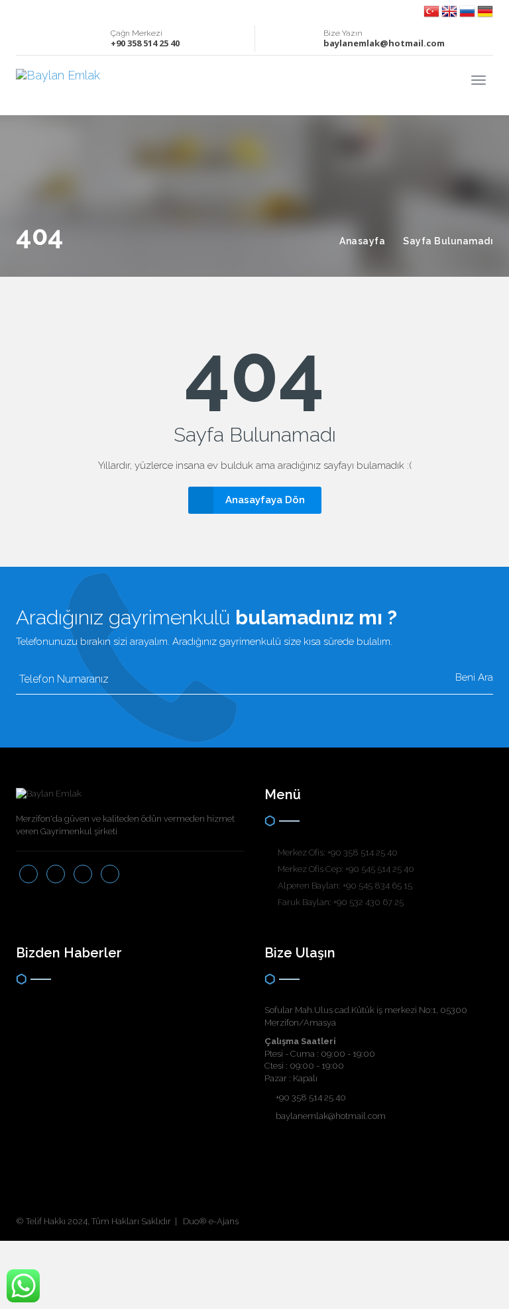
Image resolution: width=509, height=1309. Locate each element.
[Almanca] (485, 10)
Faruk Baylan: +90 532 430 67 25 (341, 902)
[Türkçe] (432, 10)
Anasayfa (362, 241)
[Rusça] (468, 10)
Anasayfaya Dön (265, 500)
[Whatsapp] (66, 10)
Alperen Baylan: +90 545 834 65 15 (345, 886)
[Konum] (51, 10)
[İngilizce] (450, 10)
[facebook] (22, 10)
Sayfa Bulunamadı (448, 241)
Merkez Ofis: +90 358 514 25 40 (338, 852)
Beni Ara (473, 677)
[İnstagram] (37, 10)
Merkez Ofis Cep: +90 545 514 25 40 (346, 869)
